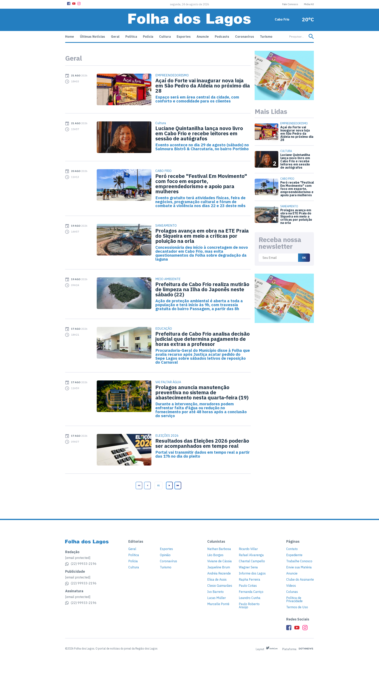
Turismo (266, 36)
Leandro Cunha (249, 598)
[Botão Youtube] (73, 3)
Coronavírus (244, 36)
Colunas (292, 592)
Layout (260, 649)
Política (131, 36)
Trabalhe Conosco (299, 561)
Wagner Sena (248, 567)
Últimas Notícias (92, 36)
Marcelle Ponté (218, 604)
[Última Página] (177, 485)
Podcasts (222, 36)
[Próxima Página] (169, 485)
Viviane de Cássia (219, 561)
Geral (115, 36)
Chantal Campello (252, 561)
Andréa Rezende (219, 573)
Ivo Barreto (215, 592)
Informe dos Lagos (252, 573)
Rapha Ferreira (249, 579)
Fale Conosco (290, 4)
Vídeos (291, 586)
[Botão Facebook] (68, 3)
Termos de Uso (297, 607)
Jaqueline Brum (218, 567)
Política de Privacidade (294, 599)
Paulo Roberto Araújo (249, 605)
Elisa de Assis (217, 579)
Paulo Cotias (248, 586)
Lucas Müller (216, 598)
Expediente (294, 555)
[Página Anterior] (147, 485)
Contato (292, 549)
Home (69, 36)
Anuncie (203, 36)
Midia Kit (309, 4)
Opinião (165, 555)
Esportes (184, 36)
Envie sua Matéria (299, 567)
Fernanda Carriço (251, 592)
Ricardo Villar (248, 549)
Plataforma (289, 649)
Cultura (165, 36)
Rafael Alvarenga (251, 555)
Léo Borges (215, 555)
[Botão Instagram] (79, 3)
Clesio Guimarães (219, 586)
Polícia (148, 36)
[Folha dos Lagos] (189, 20)
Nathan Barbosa (219, 549)
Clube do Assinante (300, 579)
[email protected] (77, 558)
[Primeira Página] (139, 485)
